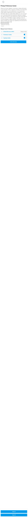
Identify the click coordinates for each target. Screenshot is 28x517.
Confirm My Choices (13, 41)
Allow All (13, 511)
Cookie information (5, 23)
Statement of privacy (5, 24)
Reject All (14, 515)
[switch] (25, 34)
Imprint (2, 26)
